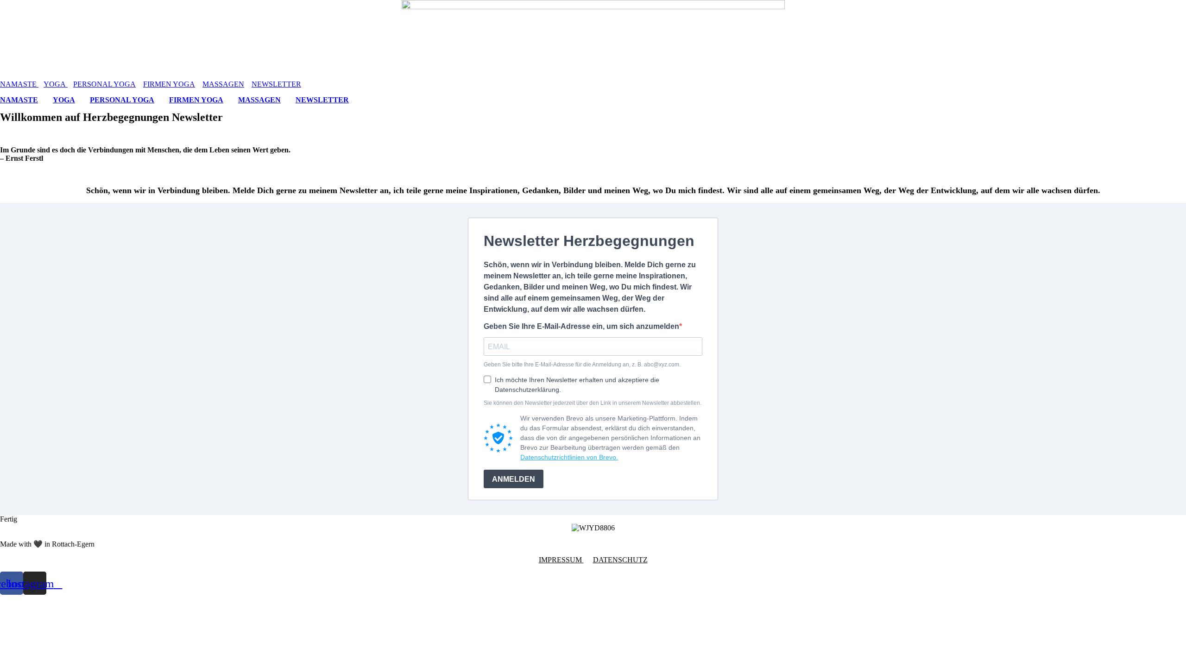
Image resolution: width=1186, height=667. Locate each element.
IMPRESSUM (561, 560)
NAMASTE (19, 84)
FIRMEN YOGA (169, 84)
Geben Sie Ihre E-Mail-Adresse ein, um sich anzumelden (581, 326)
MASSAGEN (223, 84)
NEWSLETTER (276, 84)
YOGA (56, 84)
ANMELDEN (513, 479)
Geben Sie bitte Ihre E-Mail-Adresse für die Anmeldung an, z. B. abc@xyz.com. (582, 364)
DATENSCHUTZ (620, 560)
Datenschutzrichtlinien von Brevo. (569, 457)
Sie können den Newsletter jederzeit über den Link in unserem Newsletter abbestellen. (592, 403)
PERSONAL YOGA (104, 84)
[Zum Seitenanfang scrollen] (3, 599)
